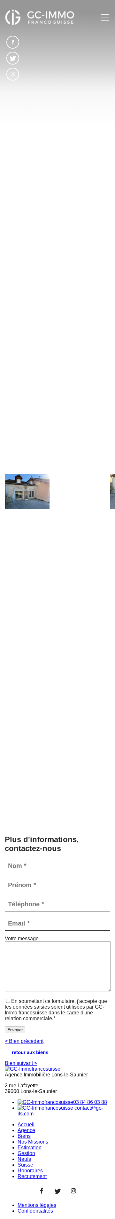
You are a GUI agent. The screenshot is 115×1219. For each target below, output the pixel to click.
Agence (26, 1130)
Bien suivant (21, 1063)
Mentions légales (37, 1205)
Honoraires (30, 1170)
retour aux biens (30, 1052)
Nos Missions (33, 1142)
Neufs (24, 1159)
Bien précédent (24, 1041)
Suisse (25, 1165)
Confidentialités (35, 1211)
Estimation (30, 1147)
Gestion (26, 1153)
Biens (24, 1136)
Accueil (26, 1124)
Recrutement (32, 1176)
